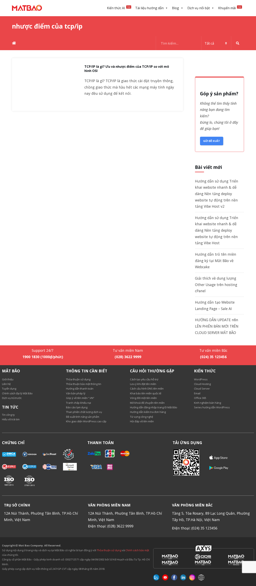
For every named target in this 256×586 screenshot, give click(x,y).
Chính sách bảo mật (137, 550)
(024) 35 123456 (213, 356)
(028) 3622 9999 (128, 356)
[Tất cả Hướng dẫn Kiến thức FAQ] (200, 43)
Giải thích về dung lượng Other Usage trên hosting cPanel (216, 284)
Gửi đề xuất (211, 141)
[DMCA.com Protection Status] (12, 454)
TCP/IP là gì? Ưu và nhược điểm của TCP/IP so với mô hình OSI (126, 69)
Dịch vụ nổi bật (198, 8)
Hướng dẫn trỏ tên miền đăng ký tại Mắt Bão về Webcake (215, 260)
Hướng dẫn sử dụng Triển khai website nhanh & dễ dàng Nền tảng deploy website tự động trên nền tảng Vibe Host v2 (216, 194)
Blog (175, 8)
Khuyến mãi (229, 8)
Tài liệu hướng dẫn (149, 8)
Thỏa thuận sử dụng (109, 550)
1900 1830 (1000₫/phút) (42, 356)
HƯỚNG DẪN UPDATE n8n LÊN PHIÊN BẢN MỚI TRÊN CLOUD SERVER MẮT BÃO (216, 326)
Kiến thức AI (118, 8)
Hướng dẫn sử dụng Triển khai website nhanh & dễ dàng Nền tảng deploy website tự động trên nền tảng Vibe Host (216, 230)
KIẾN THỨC (205, 371)
